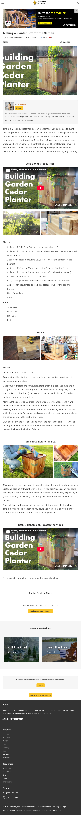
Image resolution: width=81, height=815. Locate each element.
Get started (7, 772)
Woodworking (33, 38)
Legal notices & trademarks (52, 810)
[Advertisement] (40, 18)
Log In (40, 685)
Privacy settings (59, 806)
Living (5, 751)
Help (4, 775)
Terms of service (28, 806)
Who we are (7, 782)
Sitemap (6, 778)
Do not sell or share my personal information (22, 810)
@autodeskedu (12, 797)
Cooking (6, 747)
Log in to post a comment (40, 695)
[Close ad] (76, 11)
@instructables (12, 793)
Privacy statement (44, 806)
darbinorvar (10, 38)
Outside (6, 754)
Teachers (6, 757)
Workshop (21, 38)
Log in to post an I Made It (40, 611)
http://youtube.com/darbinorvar (20, 120)
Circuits (6, 734)
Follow (19, 108)
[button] (2, 3)
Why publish (8, 768)
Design (5, 741)
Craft (4, 744)
